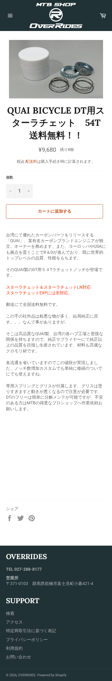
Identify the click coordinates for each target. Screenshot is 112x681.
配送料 (31, 161)
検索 (10, 613)
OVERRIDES (27, 675)
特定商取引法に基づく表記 (31, 630)
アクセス (14, 622)
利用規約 (14, 648)
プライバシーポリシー (27, 639)
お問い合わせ (18, 656)
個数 (9, 177)
